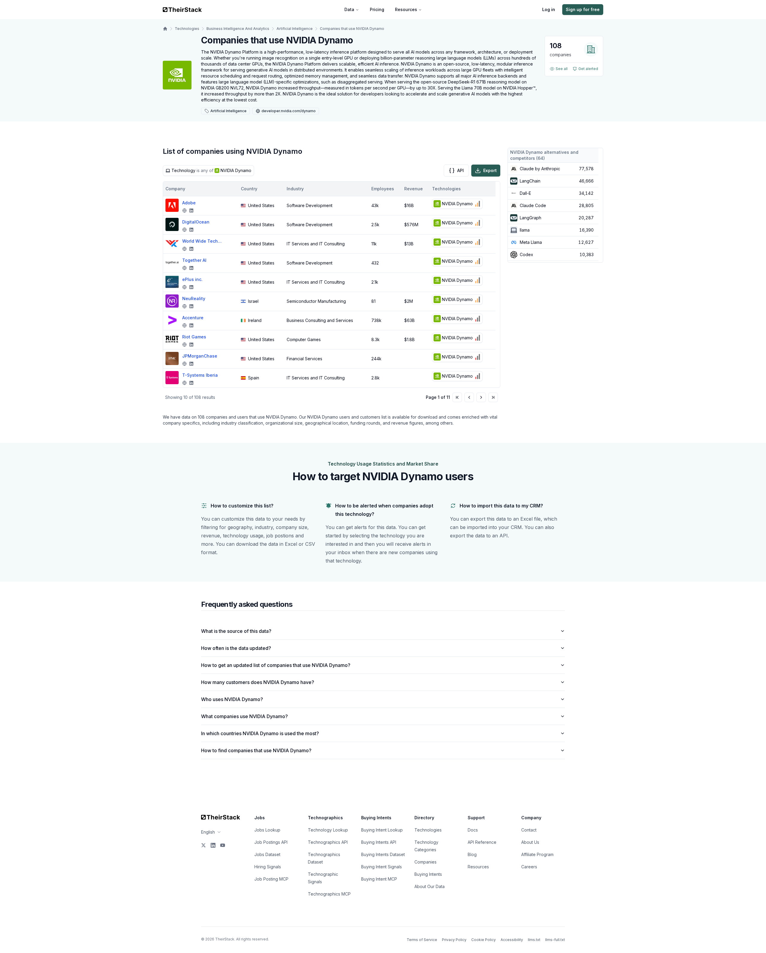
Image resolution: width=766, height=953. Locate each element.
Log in (548, 9)
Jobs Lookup (267, 829)
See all (562, 68)
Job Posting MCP (271, 878)
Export (490, 170)
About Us (530, 842)
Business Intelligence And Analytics (237, 28)
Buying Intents (428, 874)
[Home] (165, 28)
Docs (473, 829)
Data (349, 9)
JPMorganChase (199, 355)
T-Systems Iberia (200, 375)
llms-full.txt (555, 939)
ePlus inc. (192, 279)
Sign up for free (583, 9)
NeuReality (193, 298)
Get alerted (588, 68)
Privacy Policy (454, 939)
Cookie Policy (483, 939)
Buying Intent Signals (381, 866)
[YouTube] (222, 845)
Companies (425, 861)
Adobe (189, 202)
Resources (406, 9)
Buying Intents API (378, 842)
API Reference (482, 842)
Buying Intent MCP (379, 878)
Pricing (377, 9)
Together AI (194, 260)
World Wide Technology (203, 241)
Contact (528, 829)
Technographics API (328, 842)
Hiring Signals (267, 866)
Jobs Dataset (267, 854)
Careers (529, 866)
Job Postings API (271, 842)
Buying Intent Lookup (382, 829)
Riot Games (194, 336)
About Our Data (429, 886)
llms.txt (534, 939)
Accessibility (512, 939)
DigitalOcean (195, 221)
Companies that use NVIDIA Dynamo (352, 28)
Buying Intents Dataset (383, 854)
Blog (472, 854)
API (460, 170)
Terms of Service (422, 939)
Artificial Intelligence (294, 28)
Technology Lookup (328, 829)
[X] (203, 845)
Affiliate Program (537, 854)
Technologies (187, 28)
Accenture (192, 317)
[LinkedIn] (213, 845)
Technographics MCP (329, 893)
